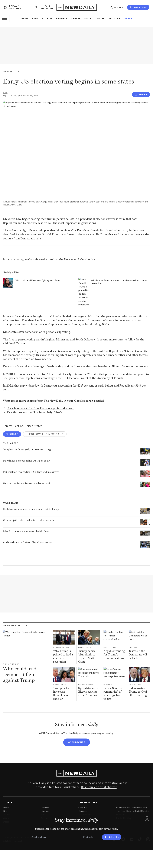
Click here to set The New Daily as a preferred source (40, 408)
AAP (5, 92)
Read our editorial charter (99, 787)
